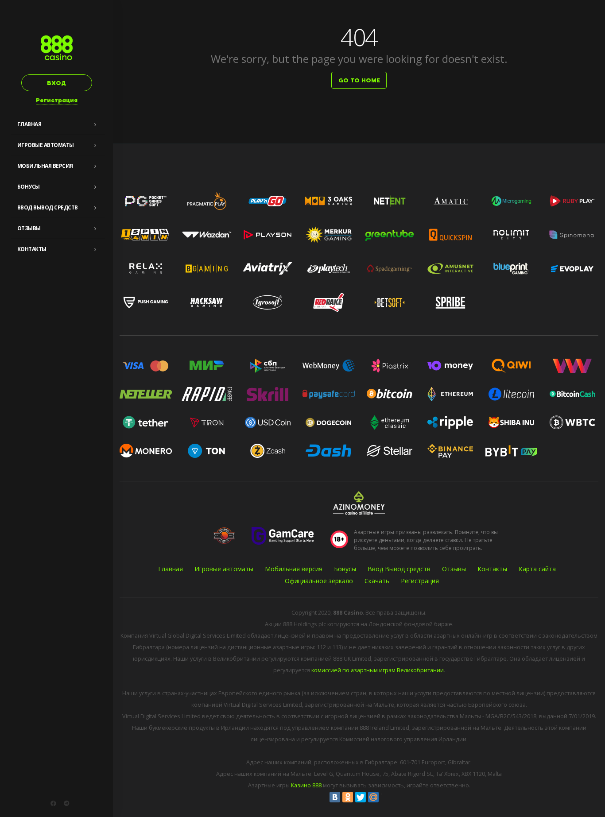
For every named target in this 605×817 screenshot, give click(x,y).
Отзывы (29, 228)
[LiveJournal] (386, 797)
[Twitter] (360, 797)
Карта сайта (537, 569)
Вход (56, 83)
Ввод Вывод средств (47, 207)
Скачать (377, 581)
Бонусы (28, 186)
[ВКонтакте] (335, 797)
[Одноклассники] (347, 797)
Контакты (32, 249)
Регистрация (57, 100)
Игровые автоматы (45, 145)
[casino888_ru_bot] (66, 803)
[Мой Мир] (373, 797)
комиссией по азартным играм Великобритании (377, 670)
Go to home (359, 80)
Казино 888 (306, 785)
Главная (29, 124)
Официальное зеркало (319, 581)
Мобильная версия (45, 166)
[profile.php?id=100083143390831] (53, 803)
